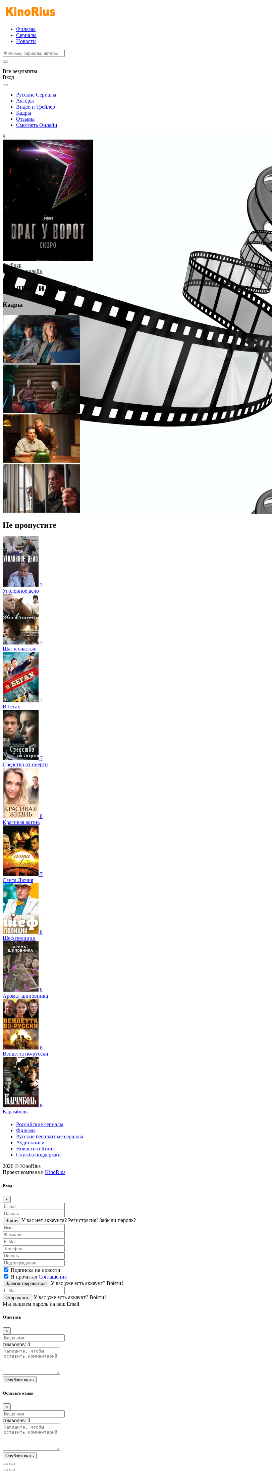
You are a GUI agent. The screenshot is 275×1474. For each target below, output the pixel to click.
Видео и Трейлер (35, 107)
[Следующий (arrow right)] (12, 1470)
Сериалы (26, 35)
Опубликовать (19, 1379)
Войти (11, 1220)
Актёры (25, 101)
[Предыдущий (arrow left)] (5, 1470)
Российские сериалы (39, 1124)
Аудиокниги (30, 1142)
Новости (26, 41)
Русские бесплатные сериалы (49, 1136)
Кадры (23, 113)
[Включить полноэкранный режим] (12, 1464)
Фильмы (26, 29)
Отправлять (17, 1297)
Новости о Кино (35, 1148)
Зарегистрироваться (26, 1283)
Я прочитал (39, 1277)
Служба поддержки (38, 1154)
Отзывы (25, 119)
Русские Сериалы (36, 95)
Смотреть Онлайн (36, 125)
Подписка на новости (35, 1270)
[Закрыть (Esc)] (5, 1464)
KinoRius (55, 1172)
